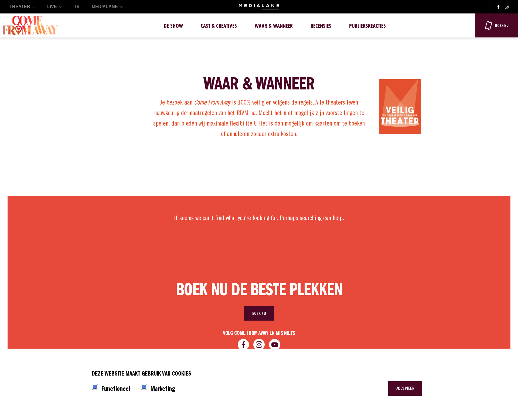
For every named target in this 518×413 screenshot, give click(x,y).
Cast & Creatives (219, 26)
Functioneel (115, 389)
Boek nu (259, 313)
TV (77, 6)
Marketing (163, 389)
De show (173, 26)
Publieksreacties (367, 26)
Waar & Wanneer (274, 26)
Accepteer (405, 388)
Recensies (321, 26)
